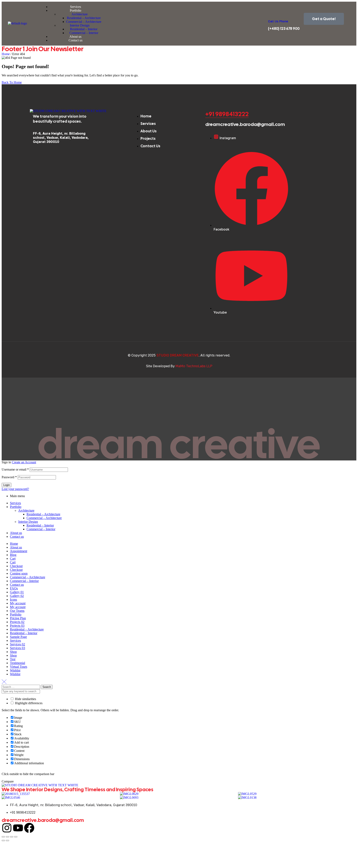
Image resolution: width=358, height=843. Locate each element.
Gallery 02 (17, 596)
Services (15, 503)
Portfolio (15, 506)
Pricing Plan (18, 618)
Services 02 (17, 644)
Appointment (18, 551)
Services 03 (17, 648)
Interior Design (28, 521)
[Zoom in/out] (3, 836)
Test (12, 659)
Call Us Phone (278, 21)
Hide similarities (25, 699)
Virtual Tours (18, 666)
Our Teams (17, 610)
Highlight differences (28, 703)
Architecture (26, 510)
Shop (13, 651)
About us (16, 533)
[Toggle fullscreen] (7, 836)
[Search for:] (21, 686)
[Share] (11, 836)
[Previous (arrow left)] (3, 840)
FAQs (14, 588)
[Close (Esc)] (15, 836)
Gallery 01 (17, 592)
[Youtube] (18, 828)
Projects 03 (17, 625)
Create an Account (24, 462)
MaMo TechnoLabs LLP (193, 366)
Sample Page (18, 637)
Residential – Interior (40, 525)
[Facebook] (29, 828)
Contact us (17, 536)
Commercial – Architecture (44, 518)
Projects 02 (17, 622)
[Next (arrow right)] (7, 840)
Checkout (16, 566)
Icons (13, 599)
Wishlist (15, 670)
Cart (13, 558)
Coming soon (19, 573)
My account (17, 603)
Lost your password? (15, 489)
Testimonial (17, 663)
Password (9, 477)
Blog (13, 555)
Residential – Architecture (43, 514)
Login (6, 485)
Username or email (15, 469)
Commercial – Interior (41, 529)
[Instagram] (7, 828)
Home (6, 54)
